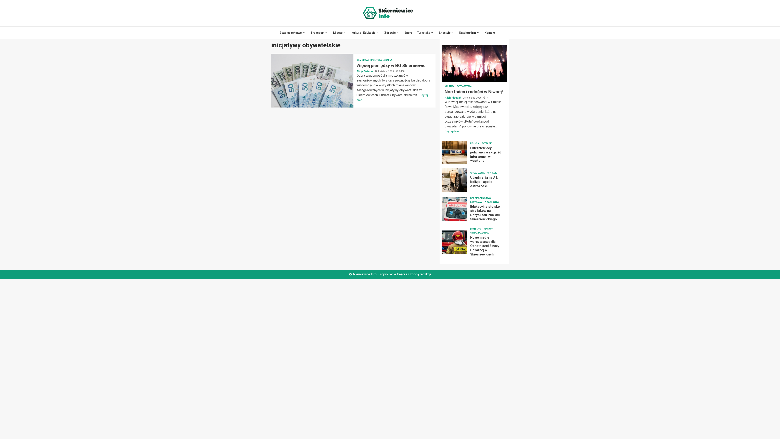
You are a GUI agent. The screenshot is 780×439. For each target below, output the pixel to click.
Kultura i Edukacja (363, 32)
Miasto (338, 32)
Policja (475, 143)
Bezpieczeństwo (291, 32)
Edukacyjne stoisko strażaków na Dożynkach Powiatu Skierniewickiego (454, 209)
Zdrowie (390, 32)
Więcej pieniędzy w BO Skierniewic (312, 81)
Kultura (450, 86)
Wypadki (487, 143)
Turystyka (423, 32)
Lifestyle (445, 32)
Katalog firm (467, 32)
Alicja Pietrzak (365, 71)
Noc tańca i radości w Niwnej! (474, 63)
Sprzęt (488, 229)
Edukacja (476, 202)
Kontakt (490, 32)
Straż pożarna (479, 233)
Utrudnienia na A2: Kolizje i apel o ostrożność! (454, 180)
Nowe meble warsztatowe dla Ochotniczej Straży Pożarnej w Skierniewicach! (454, 242)
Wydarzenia (464, 86)
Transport (317, 32)
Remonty (476, 229)
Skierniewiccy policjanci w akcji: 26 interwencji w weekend (454, 152)
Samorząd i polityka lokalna (374, 60)
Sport (408, 32)
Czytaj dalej (452, 131)
